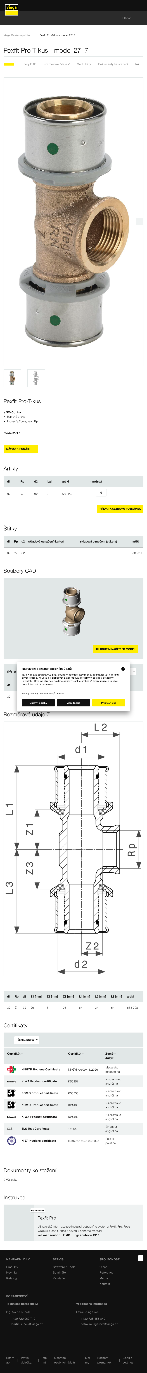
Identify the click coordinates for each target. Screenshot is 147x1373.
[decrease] (92, 494)
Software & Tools (64, 1267)
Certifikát (13, 1053)
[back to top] (140, 1258)
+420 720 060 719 (23, 1318)
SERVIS (58, 1259)
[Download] (128, 1054)
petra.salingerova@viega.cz (99, 1324)
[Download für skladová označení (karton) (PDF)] (67, 541)
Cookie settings (128, 1360)
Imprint (44, 1360)
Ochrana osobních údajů (64, 1360)
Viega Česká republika (17, 35)
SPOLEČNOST (109, 1259)
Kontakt (104, 1284)
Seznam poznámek (104, 1360)
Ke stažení (60, 1278)
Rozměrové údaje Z (57, 64)
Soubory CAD (27, 64)
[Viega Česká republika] (12, 5)
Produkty (12, 1267)
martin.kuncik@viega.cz (27, 1324)
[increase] (110, 494)
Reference (106, 1272)
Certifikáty (84, 64)
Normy (87, 1360)
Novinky (11, 1272)
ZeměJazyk (109, 1056)
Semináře (59, 1272)
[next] (139, 221)
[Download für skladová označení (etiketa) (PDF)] (120, 541)
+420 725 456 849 (93, 1318)
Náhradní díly (18, 1259)
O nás (103, 1267)
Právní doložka (26, 1360)
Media (103, 1278)
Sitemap (10, 1360)
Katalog (11, 1278)
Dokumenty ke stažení (113, 64)
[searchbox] (70, 18)
